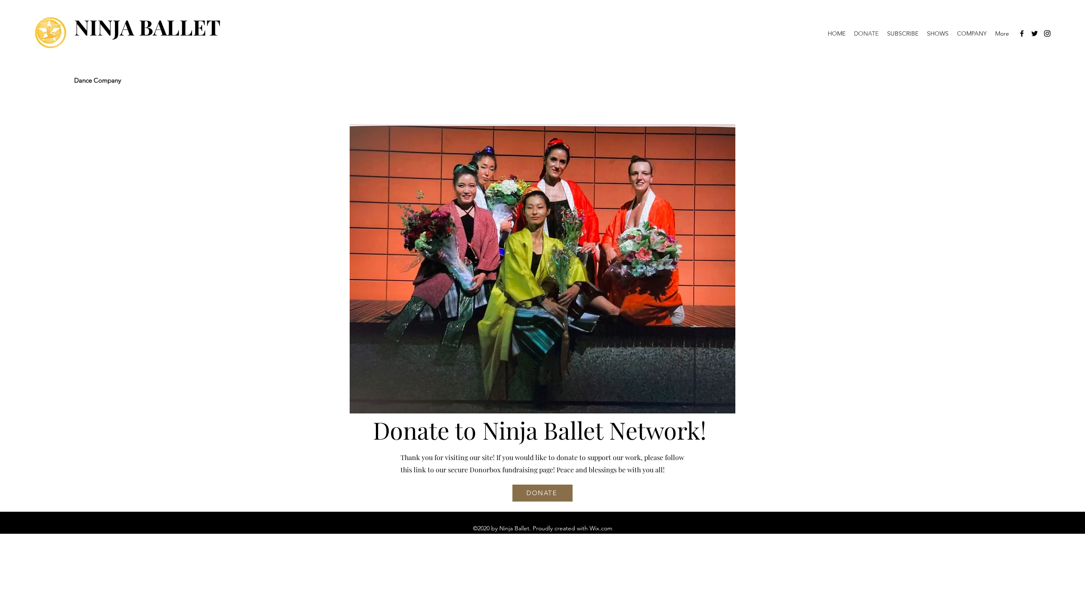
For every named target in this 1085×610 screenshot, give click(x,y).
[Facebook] (1022, 33)
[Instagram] (1047, 33)
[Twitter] (1034, 33)
